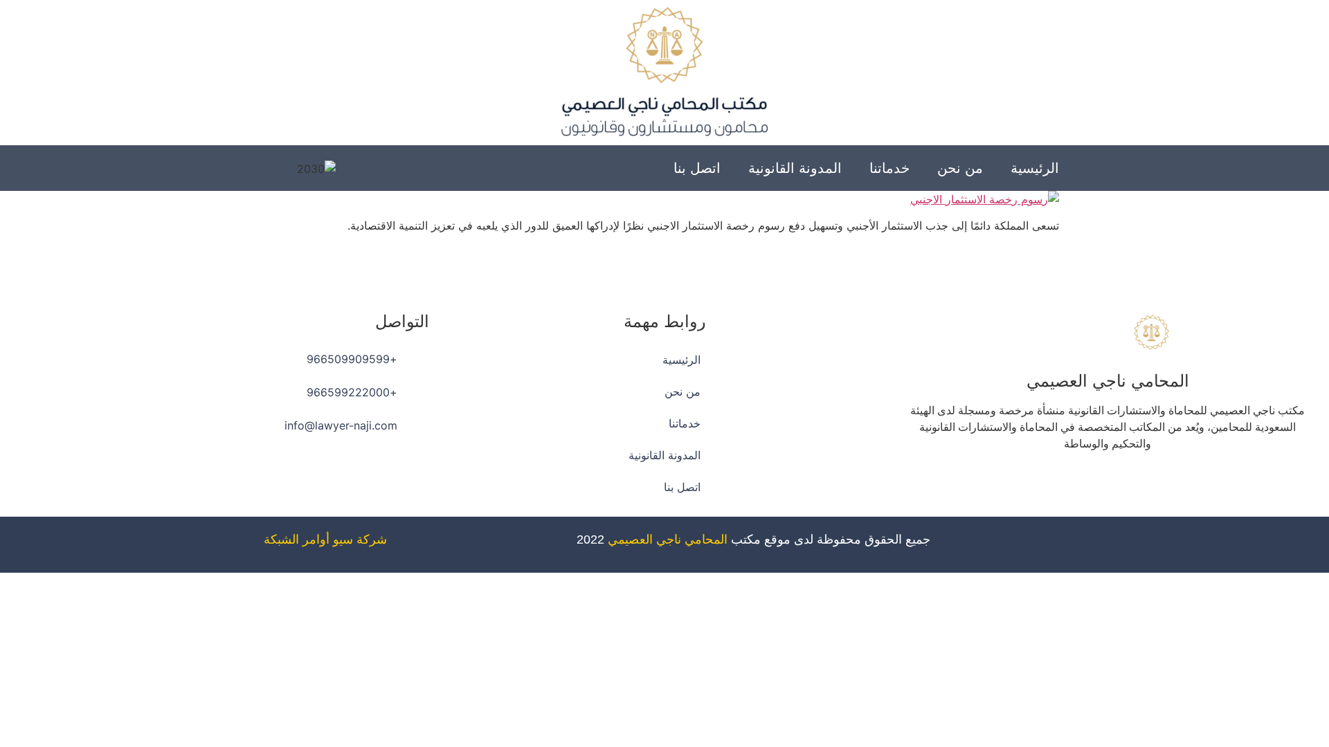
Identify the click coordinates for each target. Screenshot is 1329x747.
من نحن (960, 168)
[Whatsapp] (1069, 483)
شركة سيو (360, 539)
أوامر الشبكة (296, 539)
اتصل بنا (697, 168)
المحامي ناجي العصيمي (667, 539)
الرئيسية (1035, 168)
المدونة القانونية (795, 168)
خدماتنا (889, 168)
